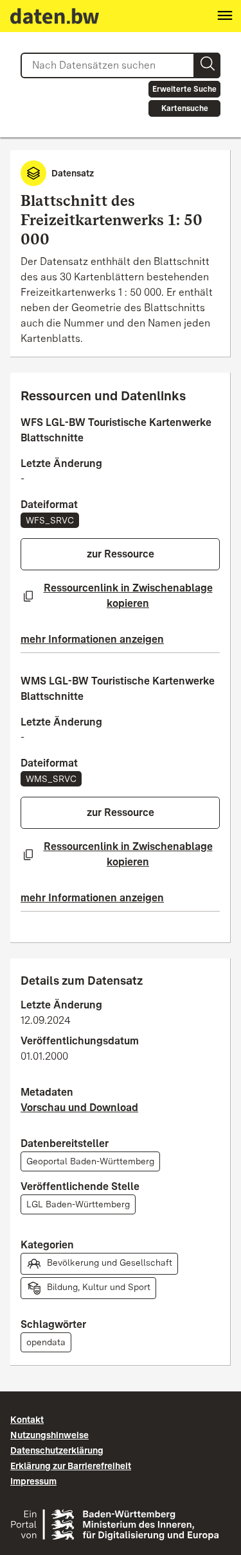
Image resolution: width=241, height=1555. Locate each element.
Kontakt (27, 1420)
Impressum (33, 1481)
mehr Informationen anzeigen (92, 639)
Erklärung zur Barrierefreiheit (70, 1466)
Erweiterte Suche (184, 89)
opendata (46, 1342)
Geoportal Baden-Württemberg (90, 1161)
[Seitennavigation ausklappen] (225, 16)
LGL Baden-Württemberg (78, 1204)
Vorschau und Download (79, 1107)
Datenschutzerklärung (56, 1450)
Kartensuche (184, 108)
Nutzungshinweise (49, 1435)
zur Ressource (120, 554)
